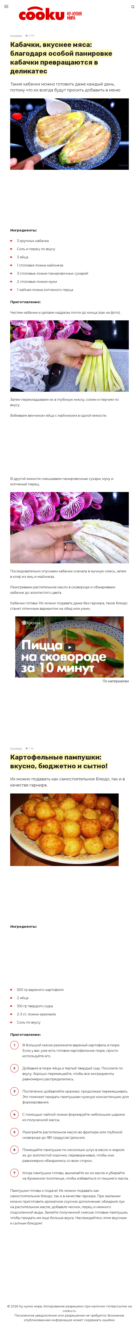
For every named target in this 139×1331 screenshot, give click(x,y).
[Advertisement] (69, 198)
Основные (16, 35)
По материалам (116, 681)
